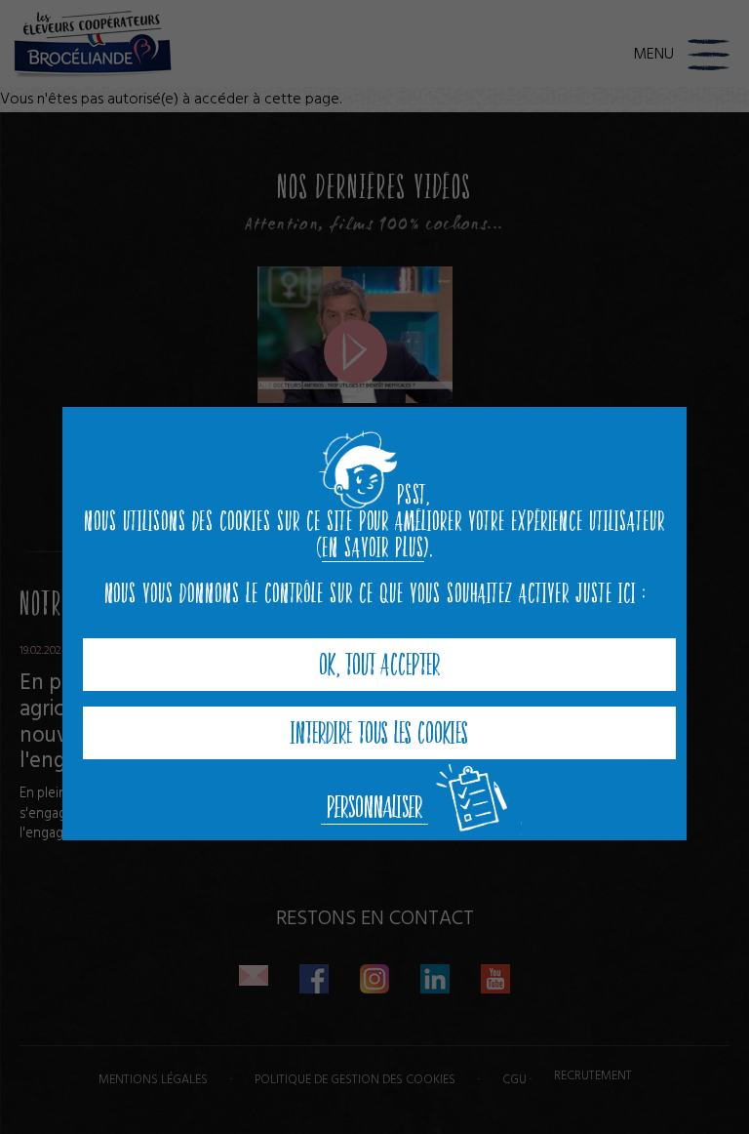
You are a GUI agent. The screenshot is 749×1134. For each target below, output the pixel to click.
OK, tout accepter (379, 664)
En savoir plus (372, 548)
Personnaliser (374, 807)
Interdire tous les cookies (379, 733)
